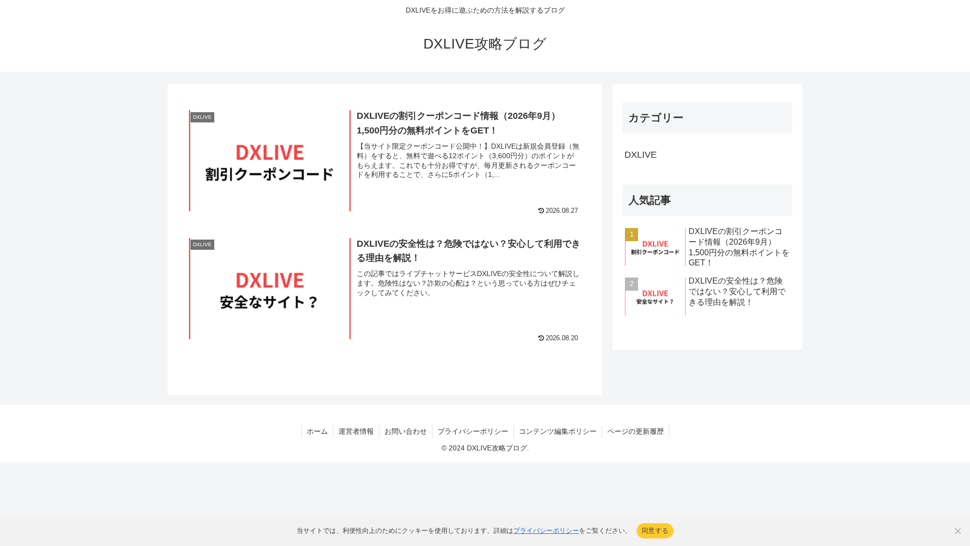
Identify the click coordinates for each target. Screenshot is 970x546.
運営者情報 (356, 431)
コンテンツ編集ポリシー (558, 431)
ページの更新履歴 (635, 431)
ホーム (317, 431)
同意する (655, 530)
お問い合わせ (405, 431)
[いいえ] (957, 531)
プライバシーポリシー (473, 431)
